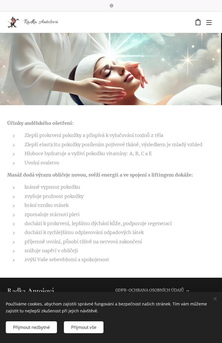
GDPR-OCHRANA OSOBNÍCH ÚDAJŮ (149, 290)
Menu (209, 22)
